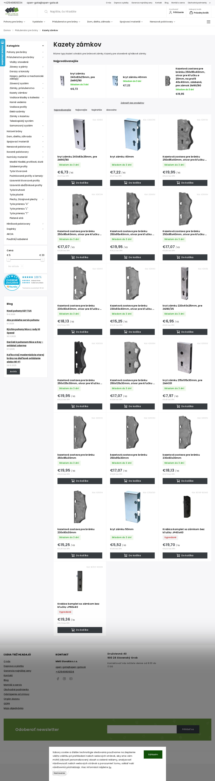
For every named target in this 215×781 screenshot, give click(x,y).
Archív (13, 371)
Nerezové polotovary (19, 146)
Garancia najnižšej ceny (141, 3)
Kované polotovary (18, 151)
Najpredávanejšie (62, 110)
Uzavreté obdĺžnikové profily (26, 185)
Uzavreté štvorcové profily (25, 180)
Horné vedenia (18, 102)
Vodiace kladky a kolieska (24, 97)
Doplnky (11, 228)
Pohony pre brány (17, 52)
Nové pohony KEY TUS (19, 310)
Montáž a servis (178, 3)
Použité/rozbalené (17, 239)
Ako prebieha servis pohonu (23, 320)
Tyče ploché (16, 194)
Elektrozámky (17, 111)
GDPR (7, 703)
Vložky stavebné (19, 62)
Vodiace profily (18, 106)
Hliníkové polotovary (18, 223)
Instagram (64, 679)
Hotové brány (14, 131)
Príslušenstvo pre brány (20, 57)
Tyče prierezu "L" (19, 208)
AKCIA (10, 234)
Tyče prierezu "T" (19, 213)
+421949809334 (65, 671)
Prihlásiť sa (188, 729)
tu (110, 767)
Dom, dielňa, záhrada (19, 136)
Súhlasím (153, 754)
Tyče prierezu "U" (19, 204)
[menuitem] (16, 22)
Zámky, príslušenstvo (22, 88)
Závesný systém (19, 83)
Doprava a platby (121, 3)
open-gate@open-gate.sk (71, 667)
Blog (166, 3)
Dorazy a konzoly (19, 71)
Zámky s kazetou (19, 116)
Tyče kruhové (17, 189)
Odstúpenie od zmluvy (16, 694)
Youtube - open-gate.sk (71, 679)
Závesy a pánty (19, 66)
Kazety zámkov (18, 92)
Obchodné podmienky (197, 3)
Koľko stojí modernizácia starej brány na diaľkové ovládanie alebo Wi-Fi (25, 358)
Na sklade (15, 266)
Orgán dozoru (12, 698)
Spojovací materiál (18, 141)
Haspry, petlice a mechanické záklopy (26, 77)
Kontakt (158, 3)
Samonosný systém (21, 125)
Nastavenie (59, 773)
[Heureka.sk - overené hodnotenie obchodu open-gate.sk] (26, 289)
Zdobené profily (19, 166)
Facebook (58, 679)
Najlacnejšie (81, 110)
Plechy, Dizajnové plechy (23, 199)
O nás (108, 3)
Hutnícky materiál (17, 157)
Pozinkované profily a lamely (26, 175)
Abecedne (111, 110)
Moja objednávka (13, 708)
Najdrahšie (97, 110)
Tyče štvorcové (18, 171)
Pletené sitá (16, 218)
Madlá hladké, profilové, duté (26, 161)
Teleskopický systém (21, 120)
